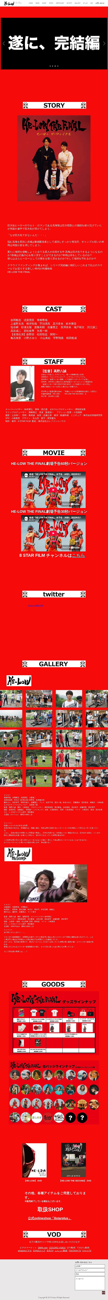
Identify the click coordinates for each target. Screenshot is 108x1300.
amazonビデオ (25, 1250)
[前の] (4, 44)
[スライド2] (55, 66)
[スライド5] (52, 66)
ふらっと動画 (61, 1250)
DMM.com (43, 1247)
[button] (84, 900)
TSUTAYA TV (75, 1250)
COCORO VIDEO (57, 1247)
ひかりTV (86, 1250)
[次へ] (104, 44)
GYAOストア (39, 1250)
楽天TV (50, 1250)
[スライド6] (50, 66)
